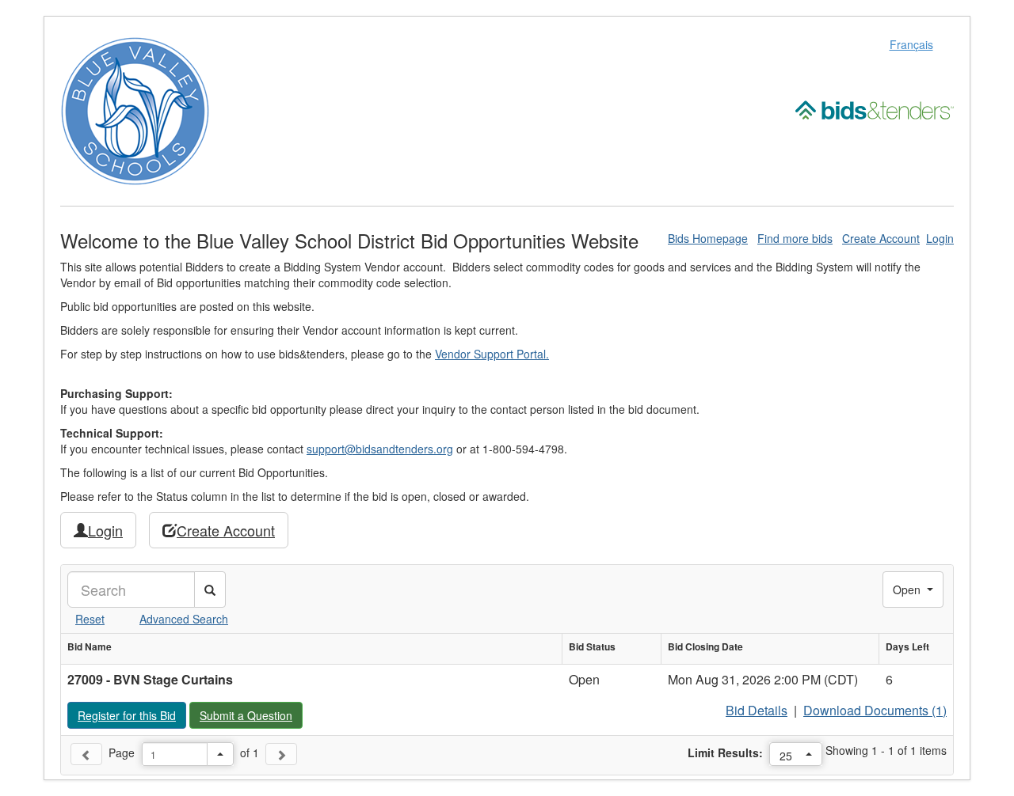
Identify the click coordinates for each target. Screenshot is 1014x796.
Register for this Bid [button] (131, 715)
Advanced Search (183, 619)
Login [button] (105, 530)
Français (911, 44)
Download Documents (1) (875, 710)
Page (122, 752)
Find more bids (795, 238)
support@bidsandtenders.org (380, 449)
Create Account (881, 238)
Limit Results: (725, 752)
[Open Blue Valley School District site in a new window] (135, 109)
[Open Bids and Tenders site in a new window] (874, 108)
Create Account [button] (226, 530)
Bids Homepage (708, 238)
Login (940, 238)
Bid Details (756, 710)
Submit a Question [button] (251, 715)
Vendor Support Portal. (492, 354)
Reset (90, 619)
